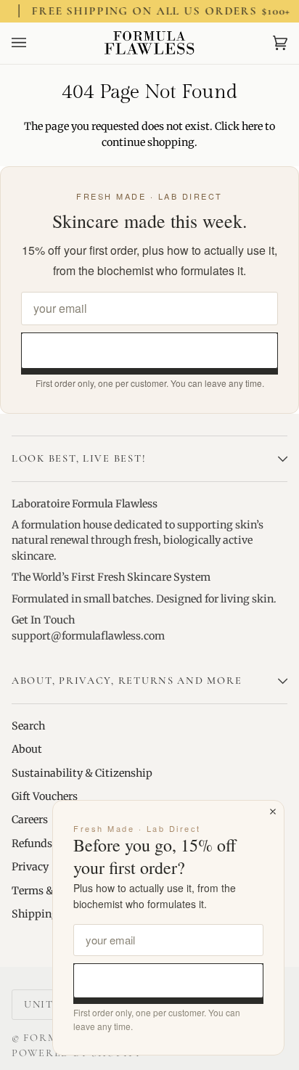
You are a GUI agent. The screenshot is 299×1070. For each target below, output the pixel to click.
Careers (30, 819)
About (27, 749)
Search (28, 725)
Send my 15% (149, 350)
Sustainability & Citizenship (82, 773)
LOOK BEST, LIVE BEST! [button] (79, 458)
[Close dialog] (273, 811)
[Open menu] (33, 44)
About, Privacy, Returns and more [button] (127, 680)
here (252, 126)
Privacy (30, 866)
